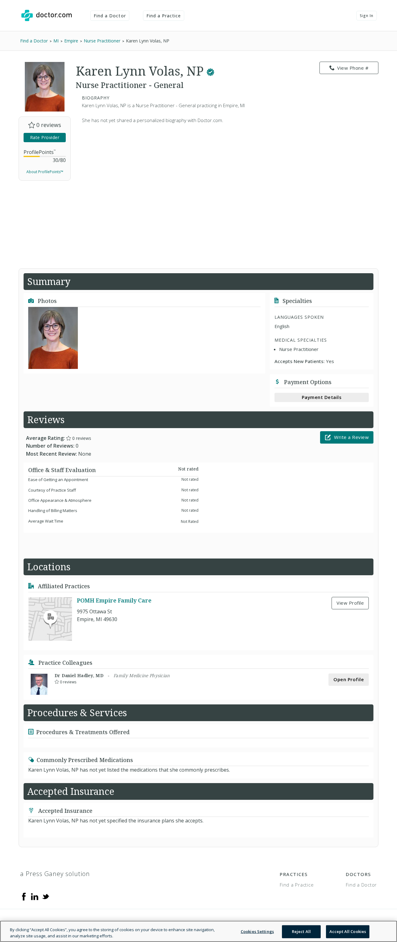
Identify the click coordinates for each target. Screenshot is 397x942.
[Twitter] (45, 896)
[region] (198, 931)
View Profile (350, 603)
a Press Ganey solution (55, 874)
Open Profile (348, 679)
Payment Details (322, 397)
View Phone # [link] (352, 68)
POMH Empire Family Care (114, 600)
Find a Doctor (110, 16)
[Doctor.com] (46, 15)
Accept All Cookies (347, 931)
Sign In (366, 15)
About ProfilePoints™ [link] (44, 171)
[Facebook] (24, 896)
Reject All (301, 931)
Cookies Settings (257, 931)
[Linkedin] (34, 896)
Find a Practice (163, 16)
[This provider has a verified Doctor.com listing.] (210, 70)
